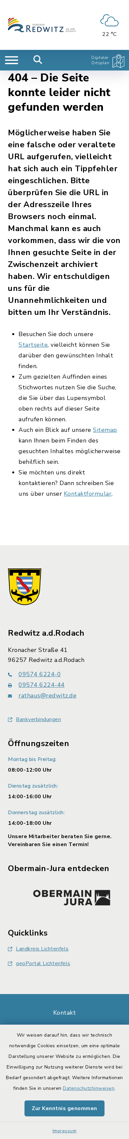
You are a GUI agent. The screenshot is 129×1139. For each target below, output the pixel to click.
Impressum (65, 1131)
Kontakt (64, 1013)
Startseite (33, 345)
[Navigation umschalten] (11, 60)
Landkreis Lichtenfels (42, 948)
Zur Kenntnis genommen (64, 1108)
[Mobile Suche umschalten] (37, 60)
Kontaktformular (88, 494)
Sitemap (105, 430)
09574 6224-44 (42, 685)
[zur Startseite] (42, 25)
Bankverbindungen (38, 719)
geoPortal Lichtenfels (43, 963)
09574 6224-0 (40, 674)
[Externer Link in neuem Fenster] (71, 896)
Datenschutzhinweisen (88, 1088)
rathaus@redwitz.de (47, 695)
